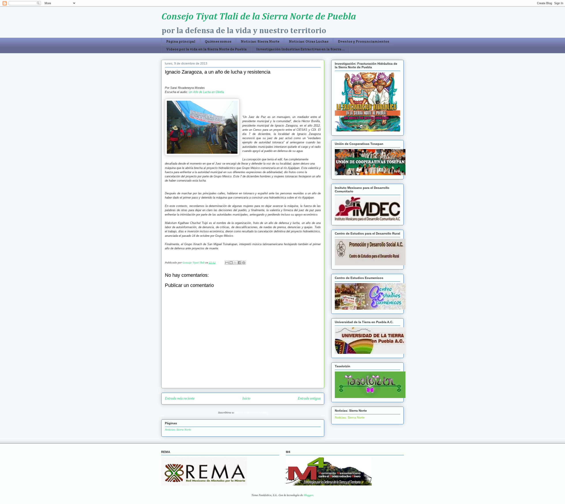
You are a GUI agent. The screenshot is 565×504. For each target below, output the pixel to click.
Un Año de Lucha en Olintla (206, 92)
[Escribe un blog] (231, 262)
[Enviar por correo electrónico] (227, 262)
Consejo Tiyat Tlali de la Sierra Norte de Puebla (258, 16)
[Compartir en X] (235, 262)
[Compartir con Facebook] (239, 262)
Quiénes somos (218, 41)
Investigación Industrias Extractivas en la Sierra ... (300, 49)
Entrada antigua (309, 398)
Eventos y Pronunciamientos (363, 41)
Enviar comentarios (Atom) (251, 412)
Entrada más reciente (180, 398)
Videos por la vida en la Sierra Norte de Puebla (206, 49)
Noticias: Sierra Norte (260, 41)
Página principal (180, 41)
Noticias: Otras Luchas (308, 41)
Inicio (246, 398)
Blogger (308, 495)
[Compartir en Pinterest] (243, 262)
